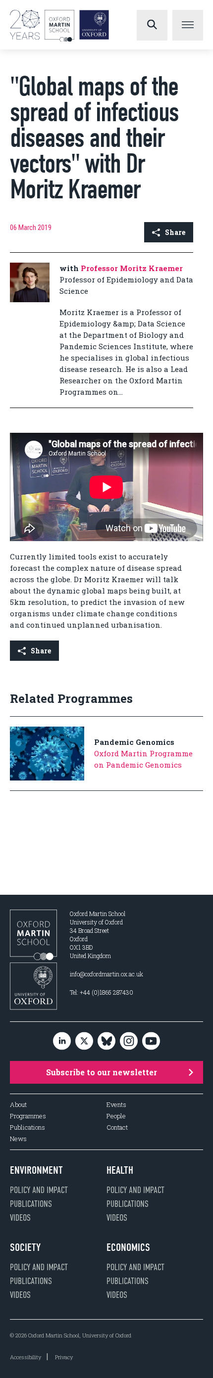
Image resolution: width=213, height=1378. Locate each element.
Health (119, 1170)
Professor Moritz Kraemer (132, 268)
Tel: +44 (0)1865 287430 (101, 992)
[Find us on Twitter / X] (84, 1041)
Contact (117, 1127)
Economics (128, 1247)
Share (175, 232)
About (18, 1105)
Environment (36, 1170)
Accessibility (25, 1357)
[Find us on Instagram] (129, 1041)
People (116, 1116)
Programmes (28, 1116)
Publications (27, 1127)
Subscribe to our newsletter (101, 1072)
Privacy (64, 1357)
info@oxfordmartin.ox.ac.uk (106, 974)
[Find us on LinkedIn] (62, 1041)
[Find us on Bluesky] (106, 1041)
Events (116, 1105)
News (18, 1139)
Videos (20, 1217)
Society (25, 1247)
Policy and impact (39, 1190)
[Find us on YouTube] (151, 1041)
